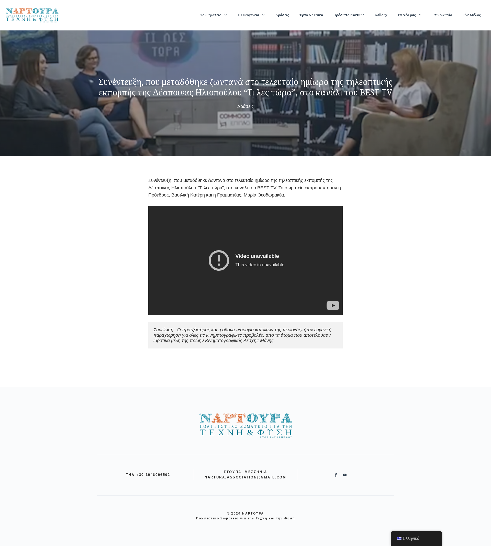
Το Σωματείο (210, 15)
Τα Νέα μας (406, 15)
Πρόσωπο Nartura (348, 15)
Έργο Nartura (311, 15)
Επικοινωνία (442, 15)
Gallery (381, 15)
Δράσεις (282, 15)
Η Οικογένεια (248, 15)
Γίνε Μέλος (471, 15)
